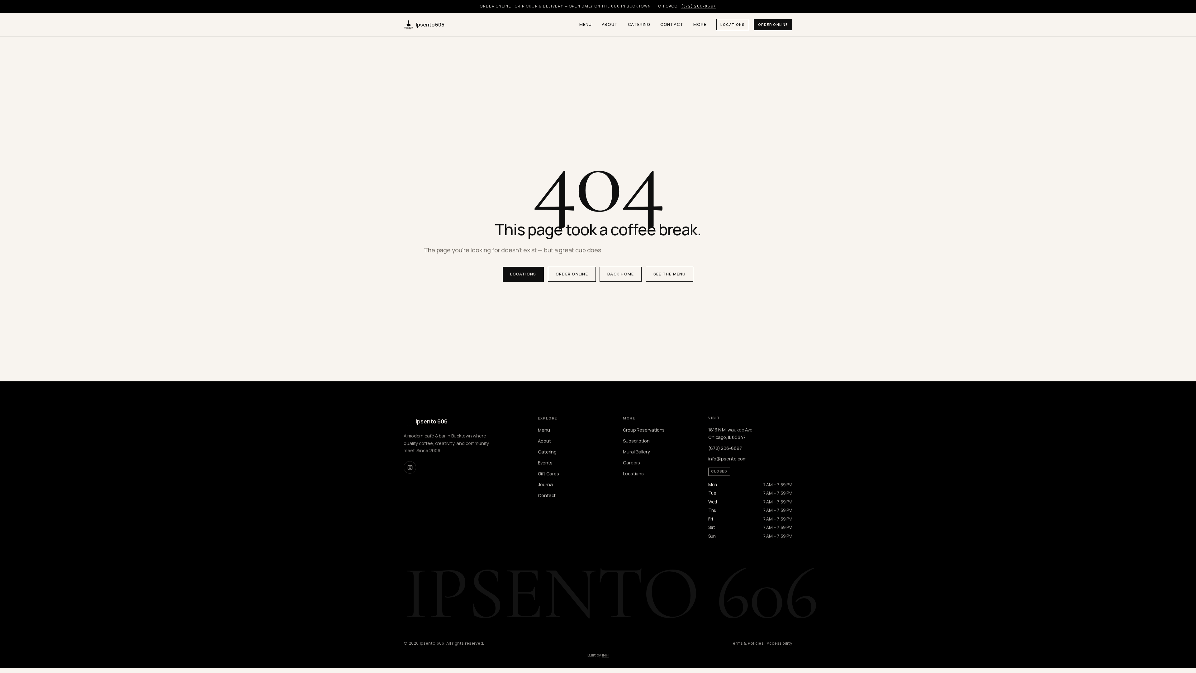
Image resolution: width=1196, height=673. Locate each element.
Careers (631, 462)
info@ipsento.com (727, 459)
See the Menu (669, 274)
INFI (605, 655)
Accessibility (779, 643)
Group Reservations (644, 430)
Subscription (636, 440)
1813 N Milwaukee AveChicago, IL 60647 (730, 433)
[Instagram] (410, 467)
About (610, 24)
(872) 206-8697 (698, 6)
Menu (585, 24)
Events (545, 462)
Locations (732, 24)
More (699, 24)
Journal (545, 484)
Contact (672, 24)
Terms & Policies (747, 643)
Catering (639, 24)
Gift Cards (548, 473)
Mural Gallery (636, 451)
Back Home (620, 274)
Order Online (773, 24)
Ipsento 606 (430, 24)
